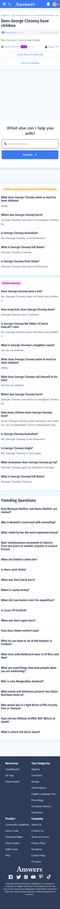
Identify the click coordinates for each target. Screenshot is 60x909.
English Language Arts (43, 794)
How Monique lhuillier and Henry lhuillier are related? (29, 510)
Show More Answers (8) (30, 54)
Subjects (5, 15)
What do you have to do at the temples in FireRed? (26, 642)
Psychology (37, 800)
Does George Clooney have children (25, 23)
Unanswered (12, 781)
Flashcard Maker (14, 837)
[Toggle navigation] (4, 4)
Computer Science (41, 806)
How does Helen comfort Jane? (20, 630)
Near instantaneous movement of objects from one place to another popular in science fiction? (29, 546)
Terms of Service (40, 837)
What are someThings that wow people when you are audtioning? (28, 669)
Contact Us (37, 830)
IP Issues (36, 861)
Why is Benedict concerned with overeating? (28, 522)
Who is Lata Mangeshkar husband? (22, 681)
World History (38, 787)
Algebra (35, 769)
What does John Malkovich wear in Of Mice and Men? (30, 656)
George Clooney (16, 40)
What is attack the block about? (20, 732)
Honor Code (11, 830)
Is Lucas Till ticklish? (13, 610)
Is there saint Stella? (13, 570)
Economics (37, 812)
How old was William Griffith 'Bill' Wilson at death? (28, 720)
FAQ (7, 855)
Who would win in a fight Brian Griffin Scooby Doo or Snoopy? (29, 706)
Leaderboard (12, 769)
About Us (36, 824)
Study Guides (12, 843)
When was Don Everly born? (18, 580)
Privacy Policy (38, 843)
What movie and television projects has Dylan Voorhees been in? (29, 693)
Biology (35, 781)
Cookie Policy (38, 855)
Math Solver (11, 849)
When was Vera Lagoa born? (18, 620)
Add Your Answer (30, 63)
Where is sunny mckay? (15, 590)
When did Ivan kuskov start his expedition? (27, 600)
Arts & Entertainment (21, 15)
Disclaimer (36, 849)
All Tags (9, 775)
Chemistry (36, 775)
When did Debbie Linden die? (19, 559)
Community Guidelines (17, 824)
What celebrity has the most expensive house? (29, 532)
